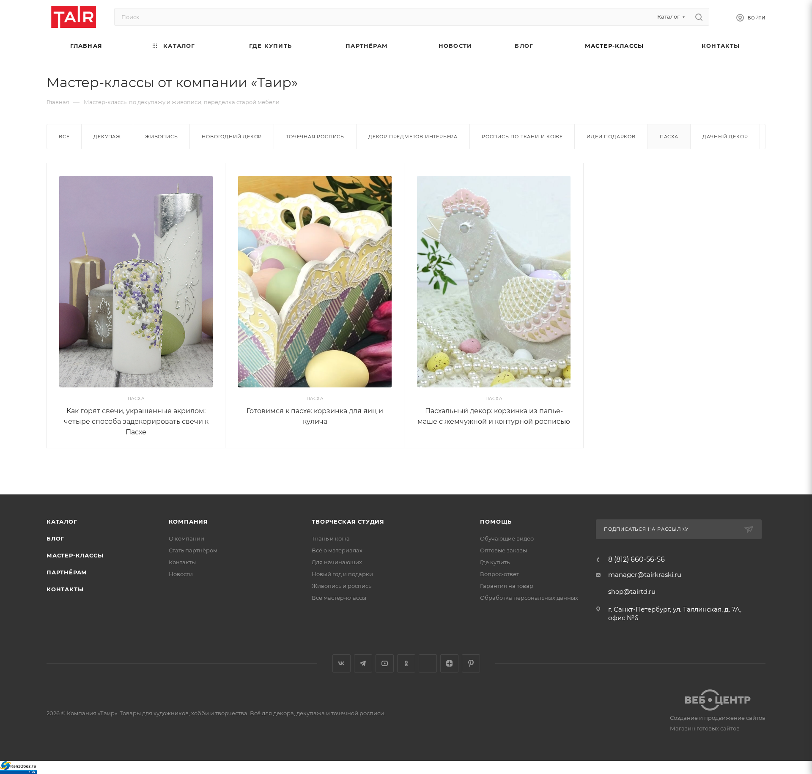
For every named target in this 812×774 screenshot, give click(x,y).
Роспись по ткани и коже (522, 137)
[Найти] (699, 17)
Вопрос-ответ (499, 574)
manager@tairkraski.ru (644, 575)
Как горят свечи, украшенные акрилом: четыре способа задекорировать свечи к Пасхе (136, 421)
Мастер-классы (75, 555)
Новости (181, 574)
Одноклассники (406, 663)
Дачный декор (725, 137)
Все (64, 137)
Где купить (495, 562)
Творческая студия (348, 521)
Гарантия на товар (506, 585)
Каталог (62, 521)
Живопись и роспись (341, 585)
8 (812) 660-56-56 (636, 559)
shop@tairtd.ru (632, 591)
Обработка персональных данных (529, 597)
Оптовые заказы (503, 550)
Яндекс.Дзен (449, 663)
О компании (186, 538)
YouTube (385, 663)
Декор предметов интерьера (413, 137)
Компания (188, 521)
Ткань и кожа (331, 538)
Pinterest (471, 663)
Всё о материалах (337, 550)
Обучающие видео (507, 538)
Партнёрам (67, 572)
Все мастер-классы (339, 597)
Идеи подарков (611, 137)
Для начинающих (337, 562)
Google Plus (428, 663)
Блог (55, 538)
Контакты (65, 589)
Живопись (161, 137)
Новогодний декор (232, 137)
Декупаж (107, 137)
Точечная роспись (315, 137)
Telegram (363, 663)
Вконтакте (341, 663)
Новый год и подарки (342, 574)
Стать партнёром (193, 550)
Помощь (496, 521)
